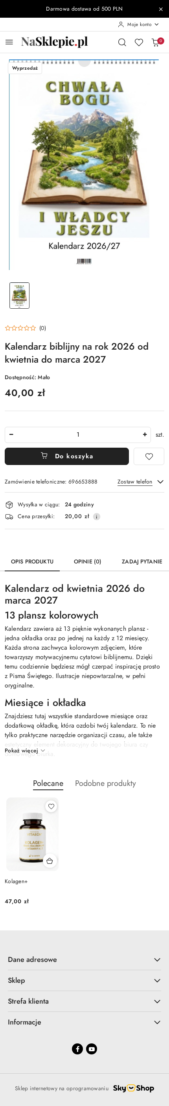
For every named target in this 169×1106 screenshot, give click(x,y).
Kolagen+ (16, 881)
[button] (25, 328)
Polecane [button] (48, 783)
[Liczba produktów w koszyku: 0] (155, 42)
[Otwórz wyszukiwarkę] (122, 42)
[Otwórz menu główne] (9, 41)
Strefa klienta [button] (28, 1001)
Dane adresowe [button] (32, 959)
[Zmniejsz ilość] (11, 435)
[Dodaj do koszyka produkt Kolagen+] (50, 861)
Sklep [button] (16, 980)
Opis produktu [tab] (32, 561)
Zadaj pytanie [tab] (142, 561)
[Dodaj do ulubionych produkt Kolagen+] (51, 806)
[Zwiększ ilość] (145, 435)
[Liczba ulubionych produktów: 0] (138, 42)
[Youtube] (91, 1048)
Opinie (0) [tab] (87, 561)
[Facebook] (77, 1048)
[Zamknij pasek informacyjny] (160, 9)
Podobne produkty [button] (105, 783)
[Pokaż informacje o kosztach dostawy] (96, 516)
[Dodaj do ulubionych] (149, 456)
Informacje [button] (24, 1022)
